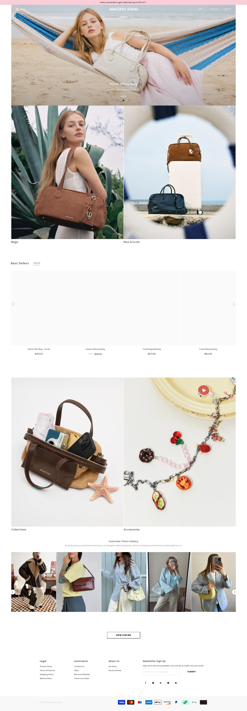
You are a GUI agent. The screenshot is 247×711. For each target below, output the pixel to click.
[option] (123, 2)
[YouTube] (176, 683)
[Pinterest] (160, 683)
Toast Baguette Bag (152, 349)
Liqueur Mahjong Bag (95, 349)
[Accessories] (180, 452)
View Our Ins (123, 635)
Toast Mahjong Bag (208, 349)
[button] (13, 55)
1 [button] (117, 100)
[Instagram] (153, 683)
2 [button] (123, 100)
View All (36, 263)
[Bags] (67, 172)
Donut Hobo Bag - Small (39, 349)
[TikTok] (168, 683)
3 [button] (129, 100)
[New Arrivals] (180, 172)
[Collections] (67, 452)
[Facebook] (145, 683)
